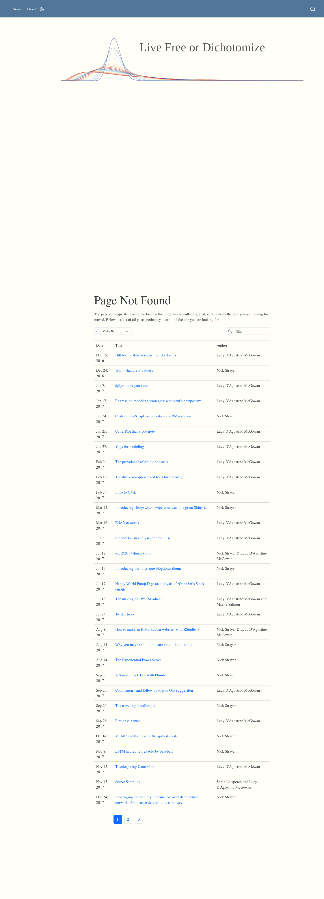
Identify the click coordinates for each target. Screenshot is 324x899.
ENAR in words (127, 522)
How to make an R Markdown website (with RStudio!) (157, 629)
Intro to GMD (125, 492)
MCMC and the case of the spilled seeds (146, 735)
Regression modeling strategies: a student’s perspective (158, 400)
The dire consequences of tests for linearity (148, 476)
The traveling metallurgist (135, 705)
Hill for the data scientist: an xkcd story (146, 355)
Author (222, 345)
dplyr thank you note (131, 385)
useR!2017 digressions (133, 553)
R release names (127, 720)
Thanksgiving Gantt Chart (135, 766)
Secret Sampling (128, 781)
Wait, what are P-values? (134, 370)
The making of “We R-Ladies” (138, 598)
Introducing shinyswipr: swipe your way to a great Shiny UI (161, 507)
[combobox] (313, 8)
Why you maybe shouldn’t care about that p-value (153, 644)
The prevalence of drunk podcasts (141, 461)
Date (99, 345)
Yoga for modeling (129, 446)
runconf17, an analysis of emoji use (143, 537)
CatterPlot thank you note (135, 431)
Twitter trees (124, 614)
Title (119, 345)
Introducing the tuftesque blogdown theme (148, 568)
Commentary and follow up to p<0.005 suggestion (154, 690)
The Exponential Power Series (138, 659)
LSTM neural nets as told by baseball (144, 751)
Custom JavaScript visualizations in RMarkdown (153, 415)
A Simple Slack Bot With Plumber (141, 675)
